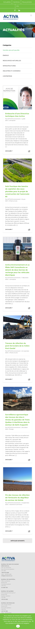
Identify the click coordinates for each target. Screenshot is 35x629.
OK (18, 626)
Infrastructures (9, 66)
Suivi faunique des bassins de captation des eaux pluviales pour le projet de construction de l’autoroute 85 (17, 191)
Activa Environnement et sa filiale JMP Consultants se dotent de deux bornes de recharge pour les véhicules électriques (17, 270)
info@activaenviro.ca (6, 575)
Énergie (6, 55)
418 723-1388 (4, 611)
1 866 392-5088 (5, 572)
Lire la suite (8, 151)
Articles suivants (17, 541)
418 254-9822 (4, 599)
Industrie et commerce (11, 71)
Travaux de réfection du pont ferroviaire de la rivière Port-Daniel (17, 345)
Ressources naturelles (12, 60)
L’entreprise (7, 76)
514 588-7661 (4, 587)
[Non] (33, 621)
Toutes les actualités (11, 50)
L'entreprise (12, 120)
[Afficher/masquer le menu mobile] (31, 15)
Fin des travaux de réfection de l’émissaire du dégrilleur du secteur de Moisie (17, 497)
